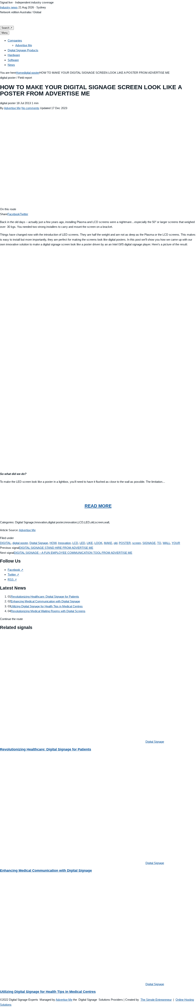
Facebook (13, 214)
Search (7, 27)
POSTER (125, 543)
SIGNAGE (149, 543)
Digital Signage (38, 543)
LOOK (98, 543)
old (115, 543)
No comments (30, 108)
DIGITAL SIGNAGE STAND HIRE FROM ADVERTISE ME (56, 547)
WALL (166, 543)
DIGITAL (5, 543)
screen (136, 543)
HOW (53, 543)
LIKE (90, 543)
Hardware (14, 55)
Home (20, 72)
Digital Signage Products (23, 50)
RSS (12, 579)
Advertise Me (23, 45)
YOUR (176, 543)
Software (13, 60)
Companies (15, 40)
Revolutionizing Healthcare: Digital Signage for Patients (45, 596)
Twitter (24, 214)
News (11, 64)
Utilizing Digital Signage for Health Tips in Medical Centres (47, 606)
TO (159, 543)
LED (82, 543)
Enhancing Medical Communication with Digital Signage (45, 601)
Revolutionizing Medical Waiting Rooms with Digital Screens (48, 611)
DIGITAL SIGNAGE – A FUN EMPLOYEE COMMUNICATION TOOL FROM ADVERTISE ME (73, 552)
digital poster (31, 72)
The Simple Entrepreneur (156, 999)
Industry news (9, 7)
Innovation (64, 543)
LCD (75, 543)
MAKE (108, 543)
